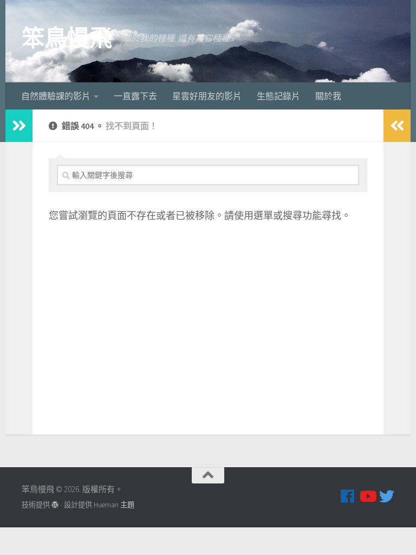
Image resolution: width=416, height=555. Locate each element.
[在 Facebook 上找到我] (347, 496)
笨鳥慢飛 (67, 38)
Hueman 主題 (114, 504)
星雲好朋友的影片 (207, 96)
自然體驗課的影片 (55, 96)
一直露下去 (135, 96)
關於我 (328, 96)
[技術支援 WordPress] (54, 504)
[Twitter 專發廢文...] (386, 496)
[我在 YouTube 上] (367, 496)
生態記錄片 (278, 96)
